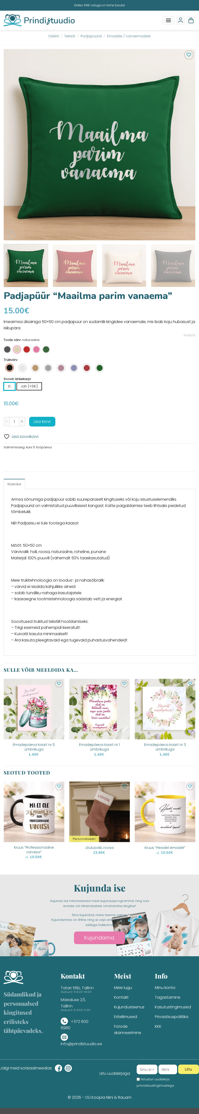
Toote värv (12, 340)
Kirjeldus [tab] (14, 484)
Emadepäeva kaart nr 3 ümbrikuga (165, 747)
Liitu (188, 1069)
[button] (168, 20)
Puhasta (189, 335)
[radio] (7, 349)
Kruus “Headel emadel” (165, 847)
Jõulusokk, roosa (99, 847)
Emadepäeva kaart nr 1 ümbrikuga (99, 747)
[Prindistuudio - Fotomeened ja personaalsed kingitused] (39, 20)
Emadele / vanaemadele (128, 36)
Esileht (54, 36)
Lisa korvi (42, 421)
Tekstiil (69, 36)
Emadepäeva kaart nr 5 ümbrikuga (34, 747)
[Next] (185, 145)
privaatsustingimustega (155, 1085)
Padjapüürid (91, 36)
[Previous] (13, 145)
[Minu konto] (180, 20)
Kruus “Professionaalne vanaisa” (34, 849)
